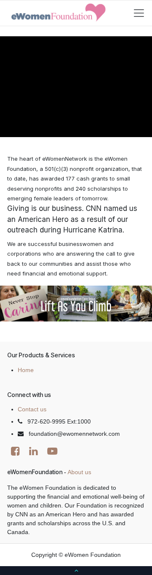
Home (26, 370)
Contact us (32, 409)
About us (79, 472)
